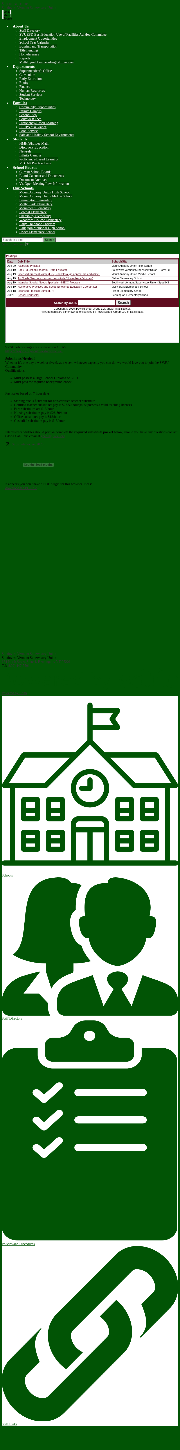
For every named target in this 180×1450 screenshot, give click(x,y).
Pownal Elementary (33, 212)
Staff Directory (29, 30)
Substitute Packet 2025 (27, 444)
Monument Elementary (35, 208)
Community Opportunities (37, 107)
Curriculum (27, 75)
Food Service (28, 131)
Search (49, 239)
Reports (24, 58)
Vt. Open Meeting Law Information (44, 184)
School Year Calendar (34, 42)
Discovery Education (34, 147)
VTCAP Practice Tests (35, 163)
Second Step (28, 115)
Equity (24, 83)
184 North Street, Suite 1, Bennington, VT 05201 (36, 661)
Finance (24, 86)
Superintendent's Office (35, 71)
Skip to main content (16, 4)
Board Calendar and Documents (41, 176)
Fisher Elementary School (37, 232)
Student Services (30, 94)
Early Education (30, 79)
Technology (27, 98)
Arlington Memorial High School (42, 228)
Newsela (25, 151)
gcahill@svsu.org (53, 436)
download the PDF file (21, 488)
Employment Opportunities (38, 38)
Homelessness (29, 54)
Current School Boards (35, 172)
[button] (21, 26)
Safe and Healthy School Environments (46, 135)
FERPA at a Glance (33, 127)
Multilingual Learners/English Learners (46, 62)
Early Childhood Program (37, 224)
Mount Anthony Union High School (44, 192)
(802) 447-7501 (19, 665)
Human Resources (32, 90)
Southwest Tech (30, 119)
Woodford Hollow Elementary (40, 220)
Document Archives (33, 180)
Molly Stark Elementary (35, 204)
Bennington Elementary (35, 200)
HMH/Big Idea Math (34, 143)
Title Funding (28, 50)
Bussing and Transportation (38, 46)
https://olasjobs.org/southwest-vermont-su (34, 351)
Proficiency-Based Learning (38, 123)
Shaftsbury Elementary (35, 216)
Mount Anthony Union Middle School (45, 196)
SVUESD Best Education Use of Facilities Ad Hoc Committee (62, 34)
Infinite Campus (30, 111)
